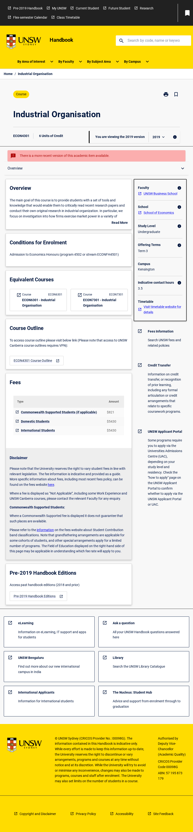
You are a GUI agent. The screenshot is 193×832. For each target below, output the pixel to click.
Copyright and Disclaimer (38, 814)
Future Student (119, 8)
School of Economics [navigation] (159, 213)
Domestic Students (35, 421)
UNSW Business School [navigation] (160, 194)
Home (8, 74)
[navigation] (37, 361)
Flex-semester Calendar (30, 17)
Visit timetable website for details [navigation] (162, 309)
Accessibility (124, 814)
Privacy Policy (86, 814)
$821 (110, 412)
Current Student (87, 8)
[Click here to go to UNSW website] (23, 43)
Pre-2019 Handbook (28, 8)
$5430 (111, 421)
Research (146, 8)
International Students (38, 430)
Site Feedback (163, 814)
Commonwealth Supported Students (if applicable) (59, 412)
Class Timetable (68, 17)
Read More (120, 223)
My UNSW (59, 8)
